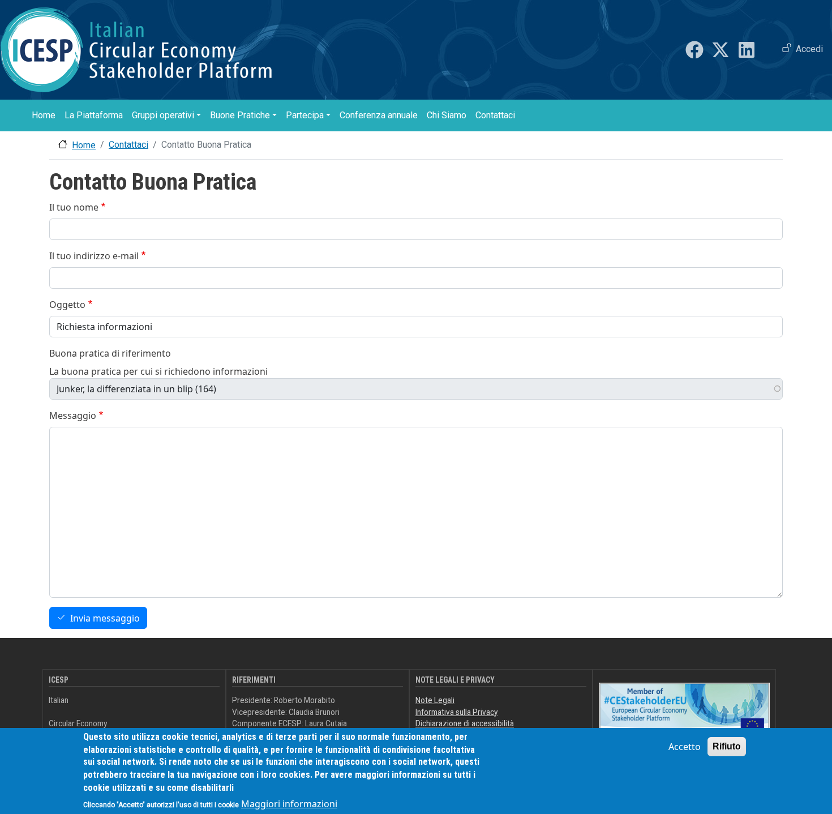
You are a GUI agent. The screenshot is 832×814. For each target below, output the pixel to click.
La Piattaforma (94, 115)
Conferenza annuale (379, 115)
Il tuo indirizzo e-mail (94, 256)
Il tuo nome (73, 207)
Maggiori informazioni (289, 804)
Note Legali (434, 700)
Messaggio (72, 415)
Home (43, 115)
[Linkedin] (746, 50)
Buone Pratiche (240, 115)
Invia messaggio (105, 618)
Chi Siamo (446, 115)
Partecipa (305, 115)
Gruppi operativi (163, 115)
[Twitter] (720, 50)
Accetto (684, 746)
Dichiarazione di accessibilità (464, 723)
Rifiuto (727, 746)
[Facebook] (694, 50)
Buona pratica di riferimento (110, 353)
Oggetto (67, 304)
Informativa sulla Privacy (456, 712)
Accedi (809, 49)
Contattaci (495, 115)
